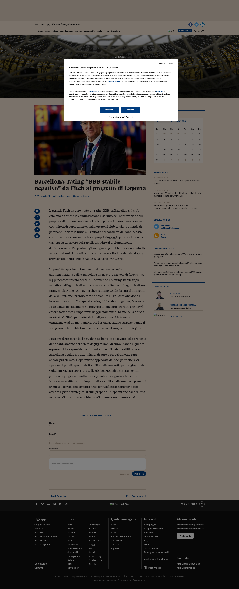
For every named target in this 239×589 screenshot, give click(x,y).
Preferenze (109, 110)
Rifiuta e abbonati (166, 63)
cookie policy (114, 81)
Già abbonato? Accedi (121, 117)
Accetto (130, 110)
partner (159, 91)
